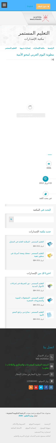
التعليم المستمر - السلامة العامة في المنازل (26, 242)
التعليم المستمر (11, 48)
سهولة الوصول (45, 428)
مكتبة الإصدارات (39, 48)
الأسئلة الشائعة (16, 428)
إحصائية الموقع (31, 428)
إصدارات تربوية (24, 48)
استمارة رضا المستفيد (42, 432)
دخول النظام (42, 6)
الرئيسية (50, 48)
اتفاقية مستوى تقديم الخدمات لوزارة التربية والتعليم (32, 436)
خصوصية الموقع (34, 424)
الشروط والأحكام (19, 424)
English (30, 6)
